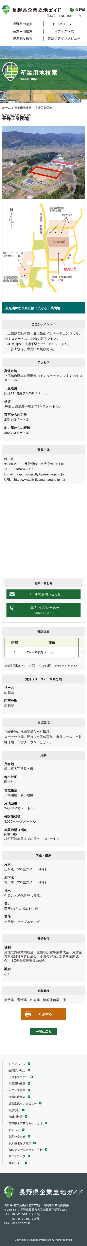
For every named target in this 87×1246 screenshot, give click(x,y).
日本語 (50, 15)
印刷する (45, 1014)
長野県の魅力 (22, 23)
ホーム (6, 107)
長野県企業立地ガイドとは (25, 1123)
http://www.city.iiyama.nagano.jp (37, 479)
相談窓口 (14, 1110)
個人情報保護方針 (19, 1143)
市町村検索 (15, 1116)
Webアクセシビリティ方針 (25, 1149)
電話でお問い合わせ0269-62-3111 (44, 610)
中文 (79, 15)
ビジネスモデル (64, 23)
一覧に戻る (43, 1031)
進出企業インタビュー (64, 38)
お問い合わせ (16, 1136)
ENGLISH (65, 15)
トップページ (16, 1064)
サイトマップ (16, 1156)
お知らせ (14, 1130)
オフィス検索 (64, 31)
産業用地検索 (22, 31)
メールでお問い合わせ (44, 594)
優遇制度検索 (22, 38)
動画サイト (15, 1163)
